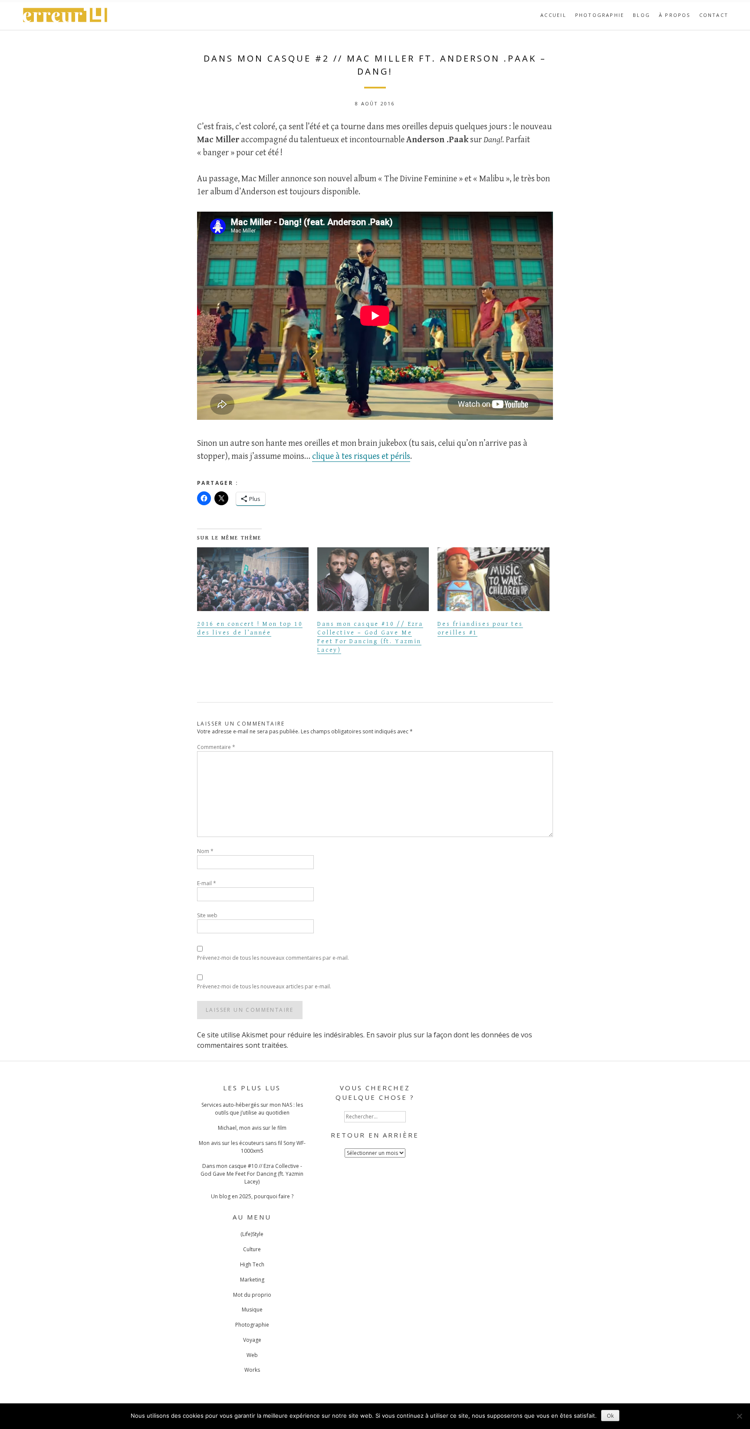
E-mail (206, 883)
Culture (252, 1249)
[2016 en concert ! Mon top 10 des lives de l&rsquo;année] (253, 579)
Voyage (252, 1340)
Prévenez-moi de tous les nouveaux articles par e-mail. (264, 986)
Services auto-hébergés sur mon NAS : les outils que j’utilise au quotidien (252, 1108)
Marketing (252, 1279)
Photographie (599, 15)
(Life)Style (251, 1234)
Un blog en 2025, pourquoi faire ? (252, 1196)
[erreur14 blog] (65, 21)
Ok (610, 1415)
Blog (641, 15)
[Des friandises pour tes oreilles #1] (493, 579)
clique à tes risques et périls (361, 456)
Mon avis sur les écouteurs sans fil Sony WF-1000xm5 (252, 1146)
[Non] (739, 1416)
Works (252, 1369)
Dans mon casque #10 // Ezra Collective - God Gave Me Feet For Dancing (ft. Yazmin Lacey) (252, 1173)
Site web (207, 915)
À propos (675, 15)
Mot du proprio (252, 1294)
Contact (713, 15)
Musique (252, 1309)
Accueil (553, 15)
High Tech (252, 1264)
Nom (205, 851)
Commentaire (216, 747)
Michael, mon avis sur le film (252, 1127)
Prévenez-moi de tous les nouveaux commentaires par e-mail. (273, 957)
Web (252, 1355)
